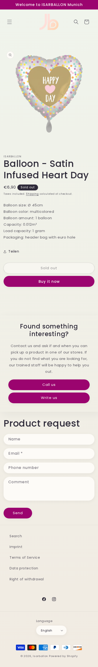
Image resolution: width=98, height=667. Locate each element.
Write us (49, 397)
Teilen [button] (13, 251)
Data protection (24, 568)
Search (16, 536)
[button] (9, 22)
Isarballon (40, 656)
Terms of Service (25, 557)
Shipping (32, 194)
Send (18, 512)
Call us (49, 384)
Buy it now (49, 281)
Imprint (16, 546)
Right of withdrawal (27, 579)
